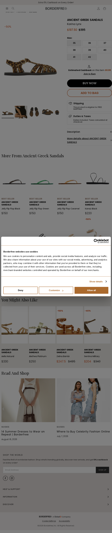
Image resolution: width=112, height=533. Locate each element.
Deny (20, 290)
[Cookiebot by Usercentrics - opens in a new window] (96, 241)
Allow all (91, 290)
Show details (96, 281)
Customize (54, 290)
